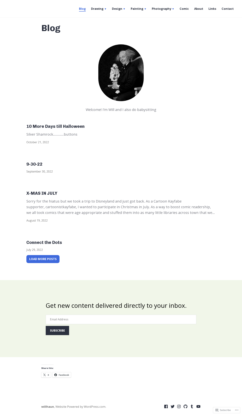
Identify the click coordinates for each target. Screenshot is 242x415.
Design (117, 9)
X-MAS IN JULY (41, 193)
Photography (161, 9)
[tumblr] (192, 406)
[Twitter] (172, 406)
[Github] (185, 406)
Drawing (97, 9)
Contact (228, 9)
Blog (82, 9)
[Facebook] (166, 406)
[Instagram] (179, 406)
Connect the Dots (44, 242)
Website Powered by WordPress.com (80, 407)
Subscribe (57, 330)
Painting (137, 9)
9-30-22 (34, 164)
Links (212, 9)
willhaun (47, 407)
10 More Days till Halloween (55, 126)
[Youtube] (198, 406)
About (198, 9)
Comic (184, 9)
